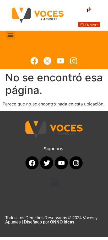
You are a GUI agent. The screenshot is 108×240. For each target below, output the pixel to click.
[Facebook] (34, 60)
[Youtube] (60, 60)
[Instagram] (73, 60)
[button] (10, 35)
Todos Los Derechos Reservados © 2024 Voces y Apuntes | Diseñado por (51, 220)
